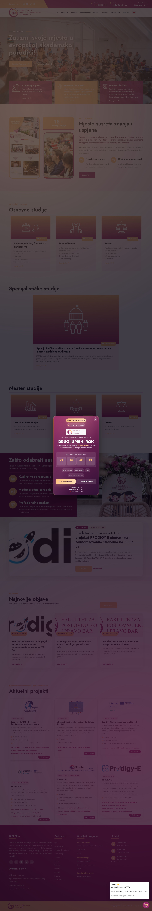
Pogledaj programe (86, 481)
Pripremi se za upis (65, 481)
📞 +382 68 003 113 (76, 487)
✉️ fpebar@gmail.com (76, 489)
